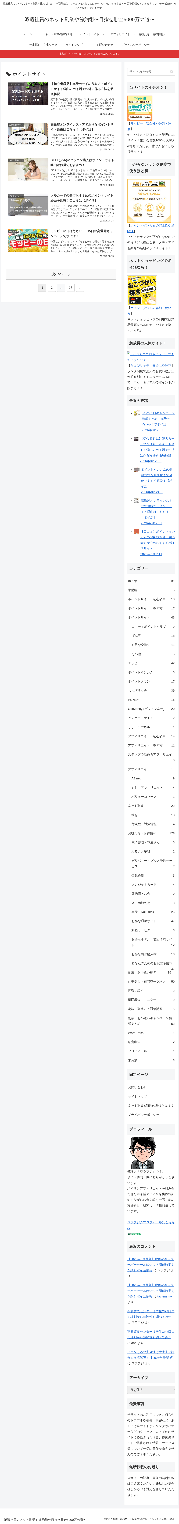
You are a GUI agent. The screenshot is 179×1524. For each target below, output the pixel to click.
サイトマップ (137, 1096)
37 (70, 287)
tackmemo (164, 1296)
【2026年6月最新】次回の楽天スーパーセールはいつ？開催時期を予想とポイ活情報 (150, 1264)
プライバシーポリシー (143, 1114)
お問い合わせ (137, 1087)
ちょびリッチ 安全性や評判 (150, 365)
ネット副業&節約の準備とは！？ (151, 1105)
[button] (172, 72)
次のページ (61, 274)
